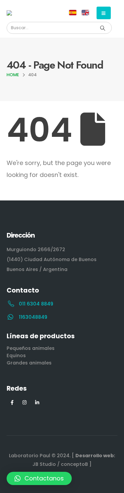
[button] (39, 478)
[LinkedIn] (37, 402)
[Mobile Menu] (104, 13)
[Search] (102, 27)
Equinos (16, 355)
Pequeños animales (31, 348)
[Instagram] (24, 402)
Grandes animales (29, 362)
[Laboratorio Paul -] (25, 13)
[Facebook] (12, 402)
